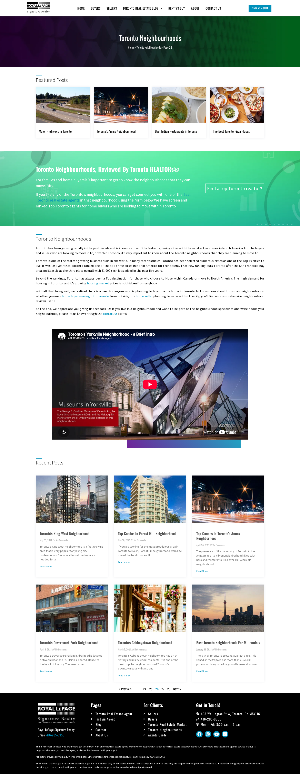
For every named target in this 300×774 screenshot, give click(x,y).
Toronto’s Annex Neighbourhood (116, 131)
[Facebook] (199, 734)
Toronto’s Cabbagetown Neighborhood (145, 642)
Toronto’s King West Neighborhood (64, 533)
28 (168, 688)
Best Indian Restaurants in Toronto (176, 131)
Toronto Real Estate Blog (140, 8)
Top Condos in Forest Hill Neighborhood (147, 533)
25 (150, 688)
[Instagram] (208, 734)
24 (144, 688)
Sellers (112, 8)
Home (80, 8)
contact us (110, 314)
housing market (98, 283)
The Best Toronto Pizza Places (231, 131)
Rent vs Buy (176, 8)
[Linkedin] (225, 734)
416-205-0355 (55, 735)
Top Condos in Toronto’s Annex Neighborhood (218, 536)
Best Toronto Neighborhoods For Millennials (228, 642)
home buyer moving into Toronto (85, 296)
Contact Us (213, 8)
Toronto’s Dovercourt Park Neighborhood (69, 642)
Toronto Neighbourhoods (149, 47)
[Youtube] (216, 734)
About (195, 8)
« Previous (125, 688)
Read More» (46, 566)
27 (162, 688)
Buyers (96, 8)
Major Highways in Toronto (55, 131)
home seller (144, 296)
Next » (177, 688)
